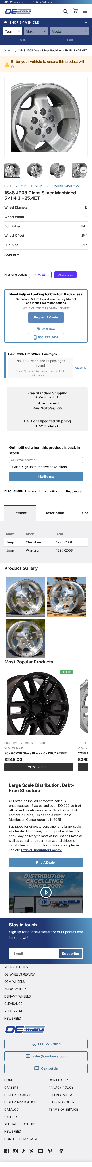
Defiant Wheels (42, 2)
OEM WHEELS (14, 982)
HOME (9, 1080)
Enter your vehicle (26, 61)
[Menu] (85, 11)
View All (81, 368)
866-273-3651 (48, 337)
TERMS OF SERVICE (63, 1109)
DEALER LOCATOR (17, 1095)
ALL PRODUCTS (16, 967)
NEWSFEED (12, 1018)
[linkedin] (61, 1151)
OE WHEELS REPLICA (19, 974)
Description (54, 513)
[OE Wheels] (18, 11)
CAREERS (11, 1087)
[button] (46, 22)
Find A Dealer (46, 862)
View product (38, 767)
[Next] (83, 170)
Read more (74, 491)
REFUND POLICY (61, 1095)
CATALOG (11, 1109)
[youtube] (40, 1152)
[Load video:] (46, 892)
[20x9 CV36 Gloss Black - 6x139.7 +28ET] (38, 722)
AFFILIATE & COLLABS (20, 1124)
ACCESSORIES (15, 1011)
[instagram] (15, 1152)
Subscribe (70, 953)
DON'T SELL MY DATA (20, 1139)
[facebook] (6, 1152)
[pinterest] (50, 1151)
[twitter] (31, 1151)
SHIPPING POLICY (62, 1102)
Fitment (20, 513)
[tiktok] (23, 1151)
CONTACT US (59, 1080)
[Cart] (75, 11)
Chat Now (48, 329)
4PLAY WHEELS (15, 989)
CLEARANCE (13, 1004)
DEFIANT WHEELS (17, 996)
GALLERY (11, 1117)
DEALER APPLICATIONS (21, 1102)
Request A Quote (46, 317)
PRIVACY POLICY (61, 1087)
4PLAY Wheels (13, 2)
